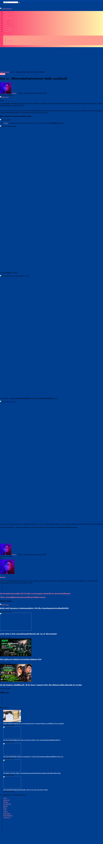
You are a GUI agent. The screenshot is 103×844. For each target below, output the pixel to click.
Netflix (6, 123)
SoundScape (7, 18)
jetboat (14, 93)
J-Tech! (5, 25)
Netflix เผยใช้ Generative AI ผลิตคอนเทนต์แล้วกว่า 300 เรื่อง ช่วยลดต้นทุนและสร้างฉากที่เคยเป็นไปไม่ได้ (34, 608)
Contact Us (6, 31)
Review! (5, 20)
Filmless (5, 16)
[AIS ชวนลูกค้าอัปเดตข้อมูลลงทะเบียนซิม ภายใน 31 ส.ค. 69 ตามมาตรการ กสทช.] (12, 788)
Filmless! (6, 72)
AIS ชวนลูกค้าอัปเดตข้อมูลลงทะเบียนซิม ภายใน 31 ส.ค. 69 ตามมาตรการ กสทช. (25, 790)
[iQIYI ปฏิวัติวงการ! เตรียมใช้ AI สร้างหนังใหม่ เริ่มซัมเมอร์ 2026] (15, 656)
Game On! (6, 14)
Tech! (5, 24)
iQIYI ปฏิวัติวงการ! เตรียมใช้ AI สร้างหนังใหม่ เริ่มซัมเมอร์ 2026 (20, 659)
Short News (6, 27)
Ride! (4, 22)
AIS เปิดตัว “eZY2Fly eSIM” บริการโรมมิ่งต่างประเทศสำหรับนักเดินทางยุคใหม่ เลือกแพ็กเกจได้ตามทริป (32, 773)
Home (5, 12)
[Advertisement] (48, 59)
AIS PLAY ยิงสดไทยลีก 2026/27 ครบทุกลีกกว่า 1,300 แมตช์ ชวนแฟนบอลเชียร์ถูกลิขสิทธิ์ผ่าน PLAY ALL (33, 757)
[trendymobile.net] (6, 9)
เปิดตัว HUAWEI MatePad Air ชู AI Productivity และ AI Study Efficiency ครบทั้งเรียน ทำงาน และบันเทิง (33, 724)
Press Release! (7, 29)
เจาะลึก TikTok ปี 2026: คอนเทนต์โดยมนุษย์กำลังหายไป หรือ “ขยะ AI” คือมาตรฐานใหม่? (28, 634)
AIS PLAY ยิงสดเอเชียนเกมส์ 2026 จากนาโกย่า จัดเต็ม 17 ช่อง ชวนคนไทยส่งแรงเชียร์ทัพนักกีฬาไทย (31, 740)
